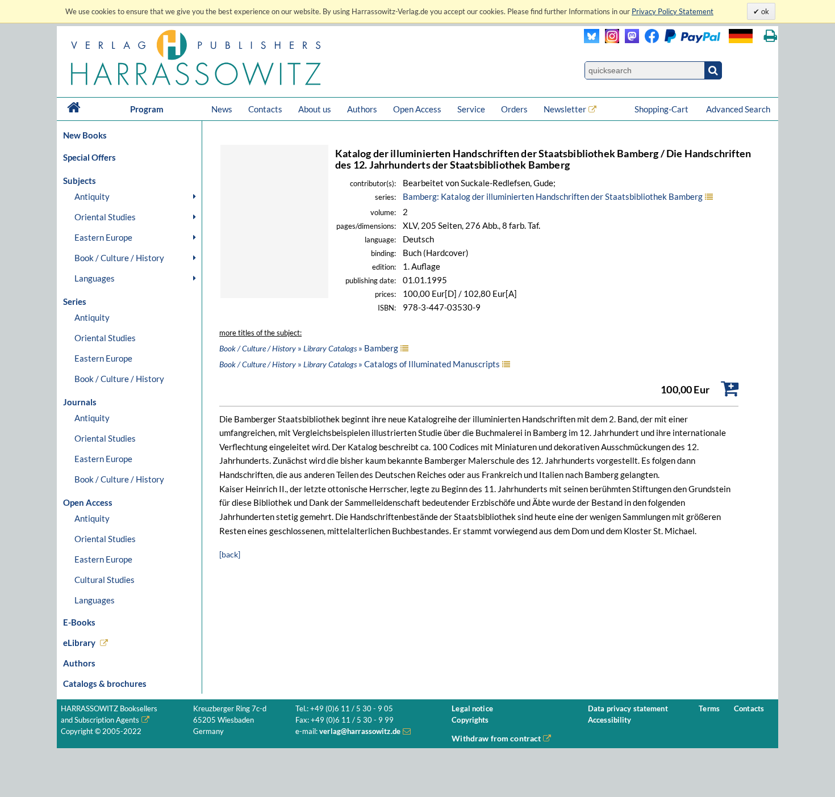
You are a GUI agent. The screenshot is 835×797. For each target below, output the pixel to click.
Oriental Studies (105, 217)
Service (471, 109)
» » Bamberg (308, 348)
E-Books (79, 622)
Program (147, 109)
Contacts (265, 109)
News (221, 109)
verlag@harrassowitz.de (359, 731)
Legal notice (472, 708)
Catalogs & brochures (105, 683)
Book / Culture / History (119, 258)
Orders (514, 109)
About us (314, 109)
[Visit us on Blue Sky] (591, 40)
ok (764, 11)
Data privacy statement (628, 708)
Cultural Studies (104, 579)
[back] (229, 554)
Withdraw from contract (496, 738)
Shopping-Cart (662, 109)
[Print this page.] (770, 36)
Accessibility (610, 720)
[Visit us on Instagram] (609, 40)
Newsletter (565, 109)
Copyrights (470, 720)
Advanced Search (738, 109)
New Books (85, 135)
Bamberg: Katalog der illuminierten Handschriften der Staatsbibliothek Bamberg (553, 196)
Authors (362, 109)
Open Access (417, 109)
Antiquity (92, 196)
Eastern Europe (103, 237)
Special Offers (89, 157)
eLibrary (79, 642)
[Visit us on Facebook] (679, 40)
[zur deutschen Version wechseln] (741, 36)
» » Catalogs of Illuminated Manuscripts (359, 364)
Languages (94, 278)
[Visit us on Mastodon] (629, 40)
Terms (709, 708)
